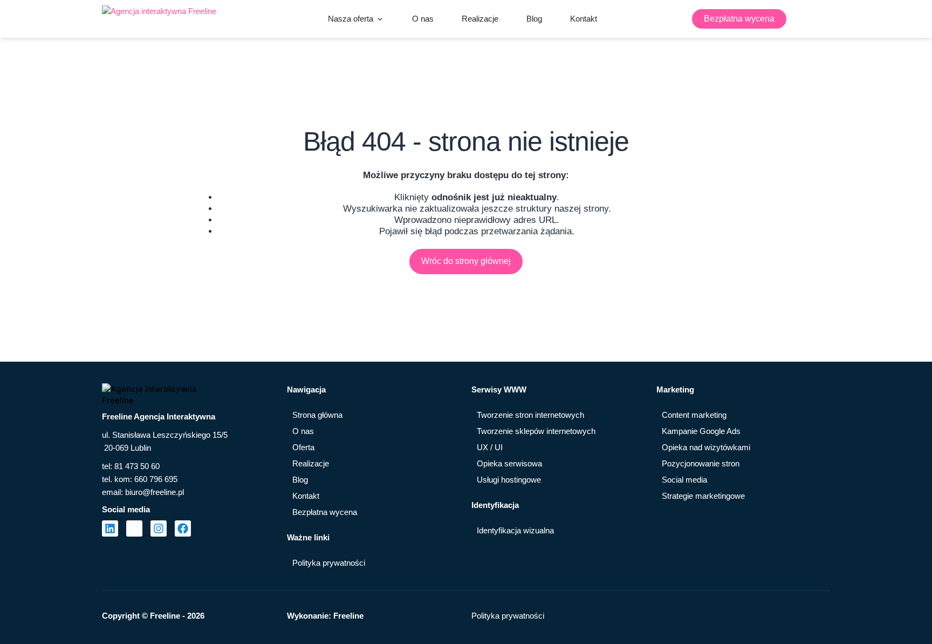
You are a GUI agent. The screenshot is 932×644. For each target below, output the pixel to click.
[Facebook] (183, 528)
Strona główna (317, 414)
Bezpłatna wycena (324, 512)
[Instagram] (158, 528)
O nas (303, 431)
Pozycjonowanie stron (700, 463)
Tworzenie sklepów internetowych (536, 431)
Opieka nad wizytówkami (706, 447)
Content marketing (694, 414)
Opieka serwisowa (509, 463)
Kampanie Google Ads (701, 431)
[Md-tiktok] (134, 528)
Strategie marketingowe (703, 495)
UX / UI (490, 447)
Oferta (303, 447)
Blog (300, 479)
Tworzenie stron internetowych (530, 414)
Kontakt (305, 495)
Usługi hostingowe (509, 479)
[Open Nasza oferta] (380, 18)
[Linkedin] (110, 528)
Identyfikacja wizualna (515, 530)
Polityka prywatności (328, 562)
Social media (684, 479)
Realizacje (310, 463)
